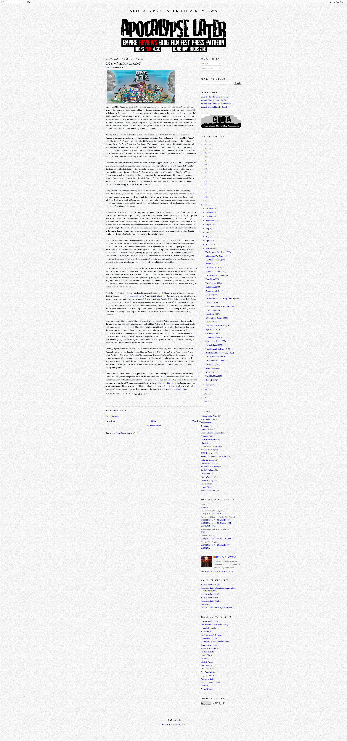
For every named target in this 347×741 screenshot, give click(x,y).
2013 (206, 192)
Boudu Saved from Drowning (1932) (219, 352)
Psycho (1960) (211, 263)
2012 (206, 197)
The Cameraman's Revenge (211, 634)
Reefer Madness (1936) (214, 360)
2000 (206, 401)
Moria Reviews (207, 665)
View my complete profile (217, 571)
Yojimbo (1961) (211, 302)
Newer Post (110, 421)
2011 (206, 200)
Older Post (196, 421)
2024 (206, 148)
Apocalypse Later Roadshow (212, 601)
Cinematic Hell (206, 436)
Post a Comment (112, 416)
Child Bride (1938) (212, 287)
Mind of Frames (207, 662)
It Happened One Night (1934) (217, 256)
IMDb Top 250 (206, 453)
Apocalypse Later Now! (210, 594)
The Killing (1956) (212, 364)
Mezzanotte (205, 658)
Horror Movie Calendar (210, 446)
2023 (206, 152)
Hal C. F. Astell (226, 557)
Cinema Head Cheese (209, 638)
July (208, 228)
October (209, 216)
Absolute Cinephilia (208, 628)
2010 (206, 205)
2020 (206, 164)
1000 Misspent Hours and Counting (214, 624)
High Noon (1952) (212, 329)
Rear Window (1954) (213, 267)
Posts (206, 63)
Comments (208, 68)
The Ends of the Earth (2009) (216, 275)
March (208, 244)
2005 (213, 525)
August (209, 224)
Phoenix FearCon (207, 463)
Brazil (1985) (210, 372)
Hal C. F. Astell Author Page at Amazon (216, 607)
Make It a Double (207, 460)
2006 (208, 525)
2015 (206, 184)
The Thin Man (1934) (213, 376)
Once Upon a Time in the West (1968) (220, 306)
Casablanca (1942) (212, 333)
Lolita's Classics (207, 655)
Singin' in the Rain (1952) (215, 341)
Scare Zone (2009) (212, 314)
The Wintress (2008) (213, 283)
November (210, 212)
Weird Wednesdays (208, 490)
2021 (206, 160)
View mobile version (153, 425)
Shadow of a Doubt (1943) (215, 271)
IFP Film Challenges (209, 449)
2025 (206, 144)
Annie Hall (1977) (212, 368)
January (209, 384)
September (210, 220)
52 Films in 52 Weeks (209, 415)
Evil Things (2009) (212, 310)
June (208, 232)
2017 (206, 176)
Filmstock (204, 443)
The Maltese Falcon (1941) (215, 259)
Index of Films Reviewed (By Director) (216, 103)
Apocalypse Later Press (210, 597)
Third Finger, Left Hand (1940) (217, 349)
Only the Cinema (207, 675)
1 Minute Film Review (209, 621)
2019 (206, 168)
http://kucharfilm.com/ (178, 389)
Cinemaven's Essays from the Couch (215, 641)
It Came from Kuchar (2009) (123, 63)
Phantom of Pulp (207, 679)
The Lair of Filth (207, 651)
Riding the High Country (210, 682)
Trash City (205, 685)
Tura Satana (205, 483)
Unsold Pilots (206, 487)
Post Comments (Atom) (125, 433)
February (209, 248)
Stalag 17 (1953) (211, 294)
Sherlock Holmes (207, 470)
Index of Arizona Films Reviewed (214, 107)
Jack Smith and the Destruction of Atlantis (146, 296)
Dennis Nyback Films (209, 645)
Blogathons (205, 426)
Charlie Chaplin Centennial (211, 432)
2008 (206, 393)
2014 (206, 189)
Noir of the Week (207, 668)
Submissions (206, 473)
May (208, 236)
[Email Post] (145, 393)
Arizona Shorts (206, 422)
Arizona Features (207, 419)
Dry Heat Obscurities (209, 439)
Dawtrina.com (206, 604)
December (210, 208)
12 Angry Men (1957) (214, 337)
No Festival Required (167, 383)
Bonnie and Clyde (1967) (215, 290)
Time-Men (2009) (212, 279)
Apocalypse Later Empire (210, 584)
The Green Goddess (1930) (215, 356)
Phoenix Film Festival (209, 466)
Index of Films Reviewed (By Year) (214, 100)
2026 (206, 140)
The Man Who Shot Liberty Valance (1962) (222, 298)
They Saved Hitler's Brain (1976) (218, 325)
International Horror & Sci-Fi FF (213, 456)
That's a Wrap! (206, 477)
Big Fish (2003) (211, 380)
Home (153, 421)
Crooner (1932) (211, 321)
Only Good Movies (208, 672)
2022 (206, 156)
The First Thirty (207, 480)
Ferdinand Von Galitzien (210, 648)
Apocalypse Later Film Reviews (173, 10)
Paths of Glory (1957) (214, 345)
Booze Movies (206, 631)
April (208, 240)
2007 (206, 397)
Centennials (205, 429)
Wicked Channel (207, 689)
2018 (206, 172)
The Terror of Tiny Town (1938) (218, 252)
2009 (206, 389)
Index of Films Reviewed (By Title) (215, 96)
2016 (206, 181)
